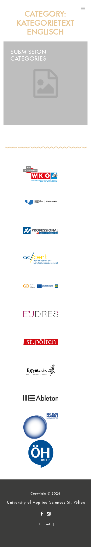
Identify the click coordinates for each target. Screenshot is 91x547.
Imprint (44, 524)
